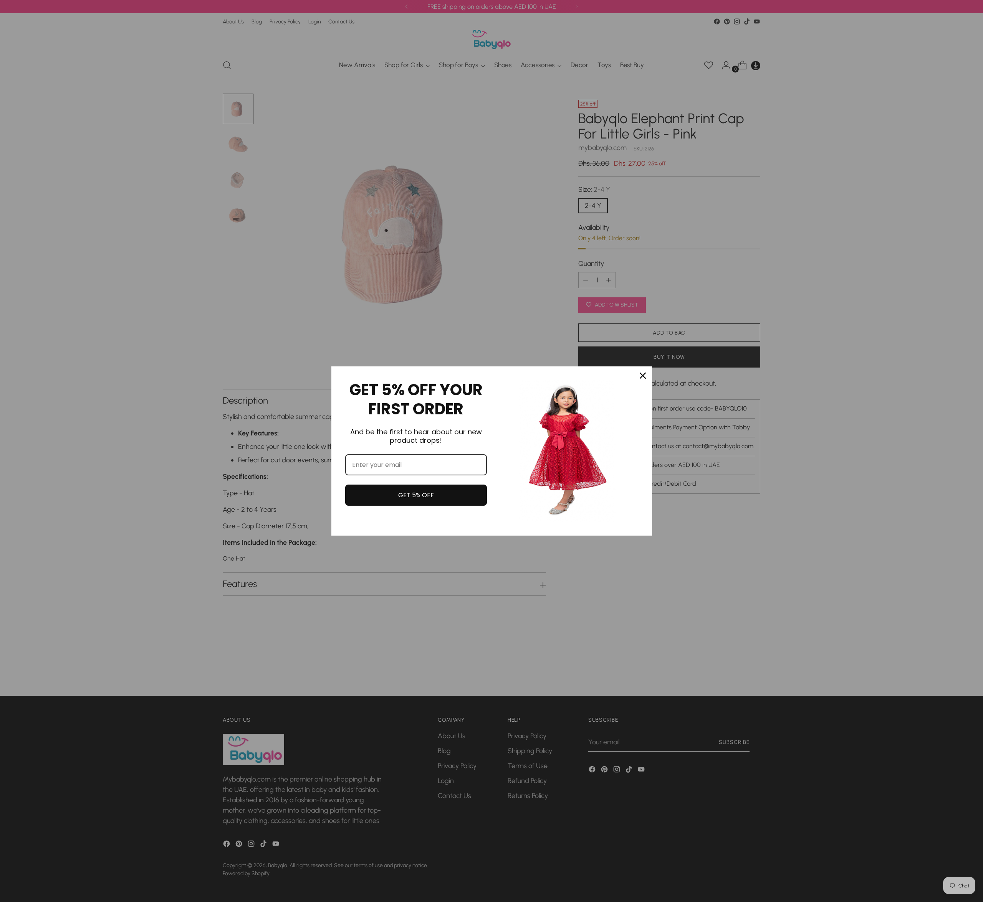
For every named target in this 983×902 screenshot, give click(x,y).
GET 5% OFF (416, 495)
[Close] (643, 375)
